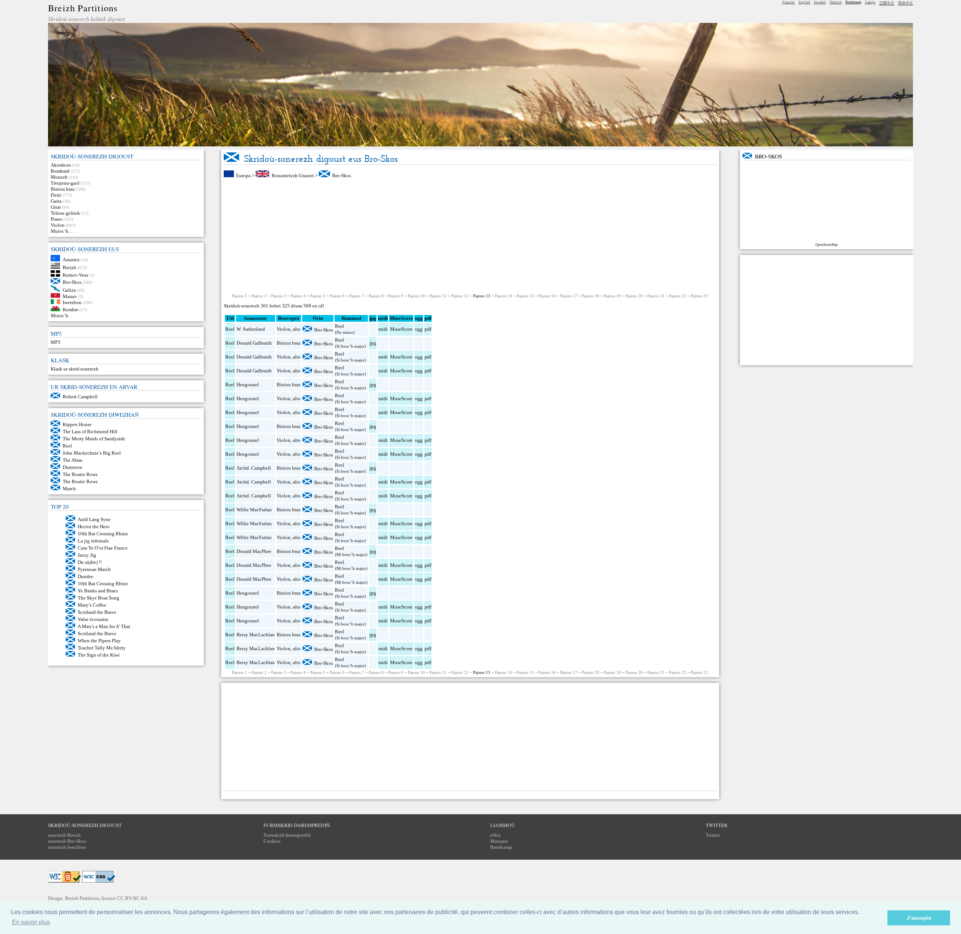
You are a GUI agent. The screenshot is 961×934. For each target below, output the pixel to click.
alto (297, 329)
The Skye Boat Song (98, 598)
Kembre (70, 309)
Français (788, 2)
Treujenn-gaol (65, 183)
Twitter (713, 835)
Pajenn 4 (298, 296)
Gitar (56, 207)
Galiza (69, 290)
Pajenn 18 (590, 296)
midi (383, 329)
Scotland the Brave (97, 612)
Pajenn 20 (634, 296)
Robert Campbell (80, 396)
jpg (372, 343)
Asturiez (71, 259)
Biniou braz (63, 189)
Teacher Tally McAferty (102, 648)
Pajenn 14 (503, 296)
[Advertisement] (470, 236)
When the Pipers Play (99, 640)
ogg (419, 318)
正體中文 (886, 3)
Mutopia (499, 841)
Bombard (60, 171)
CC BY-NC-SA (132, 898)
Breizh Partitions (82, 8)
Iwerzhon (72, 302)
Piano (56, 219)
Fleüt (56, 195)
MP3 (55, 342)
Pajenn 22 (677, 296)
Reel (67, 446)
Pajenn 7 (356, 296)
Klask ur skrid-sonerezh (74, 369)
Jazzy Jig (87, 555)
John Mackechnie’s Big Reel (92, 453)
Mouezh (59, 177)
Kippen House (77, 424)
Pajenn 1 (239, 296)
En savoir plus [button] (31, 922)
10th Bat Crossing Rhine (103, 533)
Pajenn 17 (568, 296)
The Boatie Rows (80, 474)
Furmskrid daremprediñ (287, 835)
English (804, 2)
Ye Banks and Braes (98, 591)
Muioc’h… (62, 231)
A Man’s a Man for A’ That (104, 626)
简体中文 (905, 3)
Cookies (272, 841)
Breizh (69, 267)
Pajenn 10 (416, 296)
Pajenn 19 (612, 296)
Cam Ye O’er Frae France (103, 548)
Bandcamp (501, 847)
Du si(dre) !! (90, 562)
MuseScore (401, 329)
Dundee (85, 576)
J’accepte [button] (919, 918)
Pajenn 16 (547, 296)
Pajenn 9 (395, 296)
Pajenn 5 (317, 296)
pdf (428, 329)
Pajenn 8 (376, 296)
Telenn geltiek (65, 213)
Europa (243, 175)
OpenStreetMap (826, 245)
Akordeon (61, 165)
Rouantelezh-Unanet (293, 175)
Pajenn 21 (655, 296)
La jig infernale (93, 541)
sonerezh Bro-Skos (67, 841)
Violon (58, 225)
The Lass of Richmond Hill (90, 431)
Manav (70, 296)
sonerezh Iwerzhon (67, 847)
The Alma (72, 460)
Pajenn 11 (438, 296)
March (69, 488)
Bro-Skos (72, 282)
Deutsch (836, 2)
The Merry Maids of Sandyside (94, 438)
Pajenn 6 (337, 296)
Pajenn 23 (699, 296)
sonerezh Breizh (64, 835)
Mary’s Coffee (92, 605)
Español (820, 2)
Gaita (56, 201)
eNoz (495, 835)
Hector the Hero (94, 526)
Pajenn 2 (259, 296)
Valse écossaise (93, 619)
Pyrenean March (94, 569)
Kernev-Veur (75, 275)
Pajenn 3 (278, 296)
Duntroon (72, 467)
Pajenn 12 (459, 296)
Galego (870, 2)
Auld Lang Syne (94, 519)
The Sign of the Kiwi (99, 655)
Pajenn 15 (525, 296)
